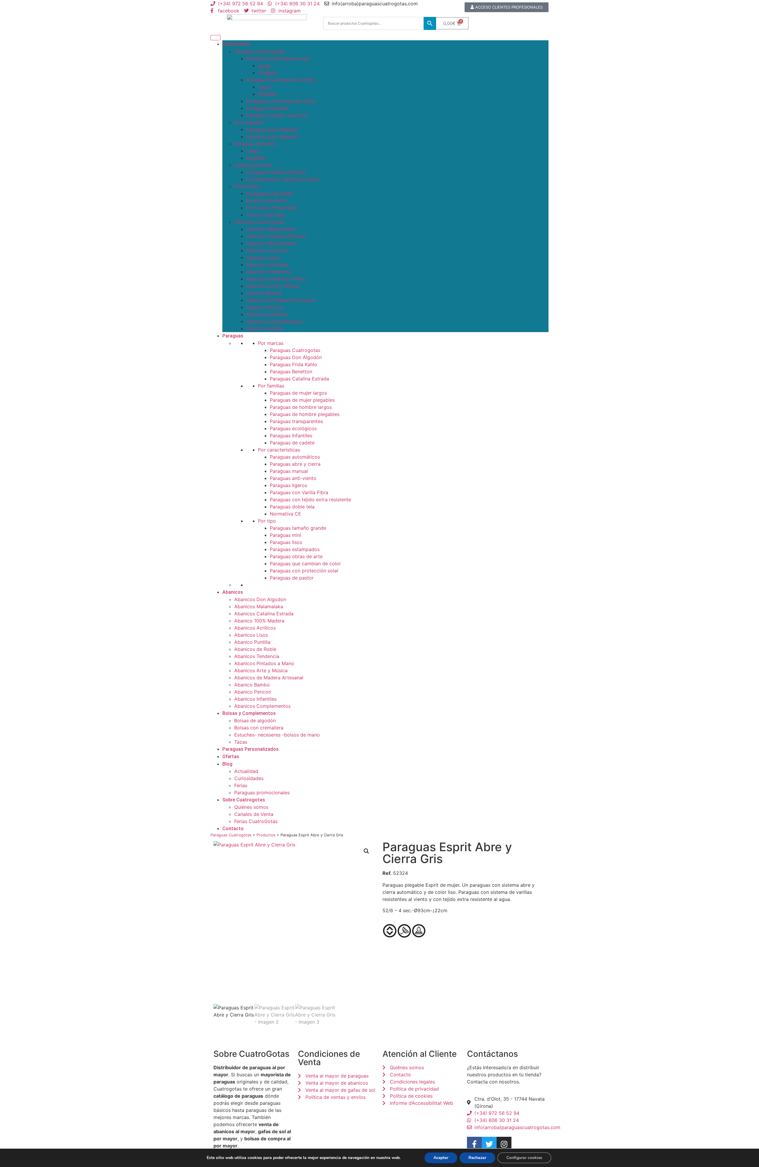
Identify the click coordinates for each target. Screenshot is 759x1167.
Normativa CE (285, 514)
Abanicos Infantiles (267, 314)
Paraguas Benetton (255, 144)
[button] (366, 851)
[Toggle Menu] (216, 37)
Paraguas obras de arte (296, 556)
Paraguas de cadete (292, 443)
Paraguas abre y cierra (295, 464)
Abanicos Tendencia (268, 272)
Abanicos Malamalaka (270, 229)
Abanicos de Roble (267, 265)
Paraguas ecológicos (293, 428)
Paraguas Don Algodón (272, 129)
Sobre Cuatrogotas (243, 800)
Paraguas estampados (295, 549)
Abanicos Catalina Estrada (275, 236)
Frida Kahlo (246, 186)
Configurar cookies (524, 1157)
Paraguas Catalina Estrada (275, 172)
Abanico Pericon (264, 307)
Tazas (240, 742)
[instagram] (504, 1144)
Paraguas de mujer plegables (302, 400)
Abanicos (232, 592)
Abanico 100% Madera (271, 243)
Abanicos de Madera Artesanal (280, 300)
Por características (279, 450)
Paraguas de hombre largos (301, 407)
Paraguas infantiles (267, 108)
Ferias (240, 785)
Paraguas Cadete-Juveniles (276, 115)
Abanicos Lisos (263, 257)
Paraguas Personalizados (250, 749)
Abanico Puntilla (264, 329)
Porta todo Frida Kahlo (271, 208)
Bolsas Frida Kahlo (266, 201)
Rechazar (477, 1157)
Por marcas (270, 343)
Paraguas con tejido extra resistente (310, 499)
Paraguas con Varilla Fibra (299, 492)
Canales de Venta (253, 814)
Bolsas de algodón (255, 720)
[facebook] (474, 1144)
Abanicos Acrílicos (267, 250)
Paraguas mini (285, 535)
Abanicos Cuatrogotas (259, 222)
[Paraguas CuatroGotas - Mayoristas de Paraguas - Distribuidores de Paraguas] (267, 23)
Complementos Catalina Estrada (282, 179)
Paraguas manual (289, 471)
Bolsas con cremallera (258, 728)
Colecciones (235, 44)
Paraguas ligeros (288, 485)
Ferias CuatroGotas (256, 821)
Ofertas (230, 756)
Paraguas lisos (286, 542)
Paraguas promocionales (262, 792)
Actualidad (246, 771)
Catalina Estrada (252, 165)
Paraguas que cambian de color (305, 563)
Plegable (267, 73)
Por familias (271, 386)
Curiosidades (249, 778)
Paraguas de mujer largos (298, 393)
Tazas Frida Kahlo (266, 215)
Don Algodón (249, 122)
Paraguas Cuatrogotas (259, 51)
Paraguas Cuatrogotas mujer (278, 58)
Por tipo (267, 521)
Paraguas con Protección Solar (280, 101)
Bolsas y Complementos (249, 713)
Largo (264, 65)
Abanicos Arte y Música (272, 286)
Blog (227, 764)
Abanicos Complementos (274, 321)
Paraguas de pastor (292, 578)
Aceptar (440, 1157)
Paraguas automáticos (295, 457)
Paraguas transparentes (296, 421)
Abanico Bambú (263, 293)
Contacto (233, 828)
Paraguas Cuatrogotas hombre (280, 80)
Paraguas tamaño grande (298, 528)
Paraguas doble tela (292, 507)
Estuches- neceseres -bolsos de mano (277, 735)
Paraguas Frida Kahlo (270, 193)
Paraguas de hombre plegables (304, 414)
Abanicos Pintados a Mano (276, 279)
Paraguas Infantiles (291, 435)
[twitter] (489, 1144)
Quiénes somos (251, 807)
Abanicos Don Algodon (272, 137)
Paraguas (232, 336)
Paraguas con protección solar (304, 571)
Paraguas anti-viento (293, 478)
